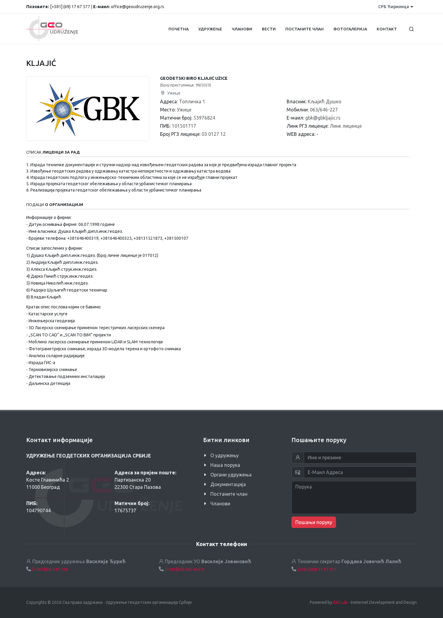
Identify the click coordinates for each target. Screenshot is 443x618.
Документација (228, 484)
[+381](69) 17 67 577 (317, 569)
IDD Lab (340, 602)
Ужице (173, 93)
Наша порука (225, 465)
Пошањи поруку (313, 522)
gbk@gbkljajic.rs (323, 117)
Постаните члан (228, 494)
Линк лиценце (346, 126)
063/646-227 (324, 109)
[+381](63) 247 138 (50, 569)
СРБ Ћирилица (393, 6)
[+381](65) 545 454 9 (184, 569)
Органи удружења (231, 474)
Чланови (220, 503)
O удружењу (224, 455)
